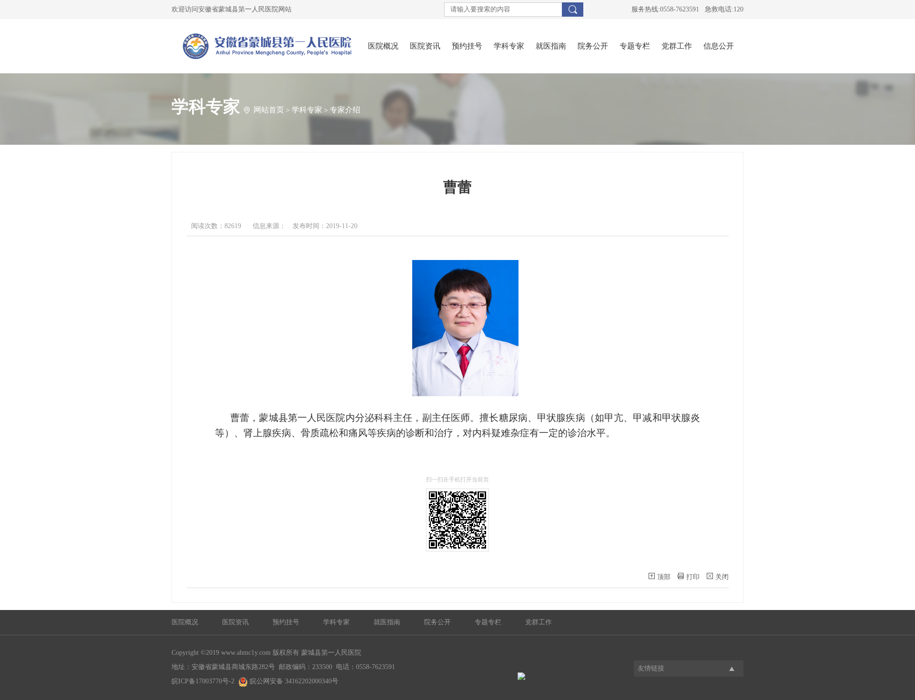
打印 (693, 576)
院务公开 (593, 46)
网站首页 (269, 110)
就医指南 (551, 46)
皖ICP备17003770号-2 (203, 681)
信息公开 (718, 46)
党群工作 (676, 46)
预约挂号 (467, 46)
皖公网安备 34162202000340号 (293, 681)
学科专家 (509, 46)
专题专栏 (635, 46)
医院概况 (383, 46)
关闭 (722, 576)
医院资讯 (425, 46)
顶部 (664, 576)
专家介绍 (345, 110)
